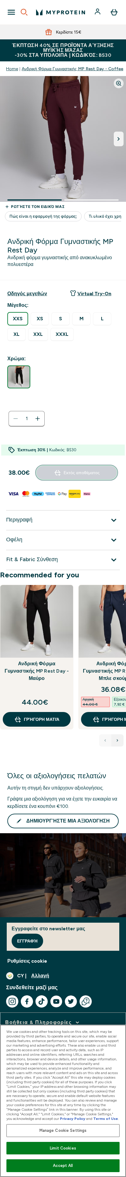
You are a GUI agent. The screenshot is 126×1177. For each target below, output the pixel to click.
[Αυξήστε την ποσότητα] (37, 418)
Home (12, 68)
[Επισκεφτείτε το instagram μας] (12, 1001)
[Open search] (24, 12)
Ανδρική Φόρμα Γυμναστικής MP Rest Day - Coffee (72, 68)
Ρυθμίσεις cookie (27, 961)
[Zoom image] (119, 83)
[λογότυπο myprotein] (60, 12)
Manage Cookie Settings (63, 1130)
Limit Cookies (63, 1148)
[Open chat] (86, 1001)
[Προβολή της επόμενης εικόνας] (119, 139)
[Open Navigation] (11, 12)
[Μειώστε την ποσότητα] (15, 418)
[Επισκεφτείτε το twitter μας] (71, 1001)
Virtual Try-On (94, 293)
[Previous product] (105, 740)
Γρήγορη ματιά (41, 719)
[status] (26, 418)
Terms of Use (105, 1119)
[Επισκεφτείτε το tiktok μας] (41, 1001)
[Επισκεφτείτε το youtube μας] (56, 1001)
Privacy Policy (72, 1119)
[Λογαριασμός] (98, 12)
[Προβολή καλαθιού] (114, 12)
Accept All (63, 1165)
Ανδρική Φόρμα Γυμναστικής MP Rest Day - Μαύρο (37, 671)
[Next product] (117, 740)
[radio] (17, 318)
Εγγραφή (27, 941)
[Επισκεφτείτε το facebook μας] (27, 1001)
